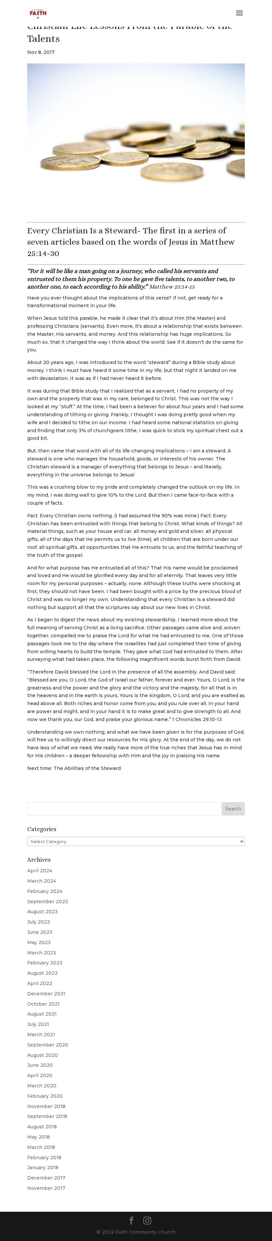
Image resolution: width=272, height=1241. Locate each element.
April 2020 (39, 1075)
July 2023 (38, 922)
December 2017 (46, 1178)
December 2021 (46, 994)
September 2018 (47, 1116)
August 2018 (42, 1127)
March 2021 (41, 1035)
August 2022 (42, 973)
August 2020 (42, 1055)
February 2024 (44, 891)
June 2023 (39, 932)
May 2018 (38, 1137)
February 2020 (45, 1096)
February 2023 (44, 963)
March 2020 (41, 1086)
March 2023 (41, 953)
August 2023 (42, 912)
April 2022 (39, 983)
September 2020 (47, 1045)
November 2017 (46, 1188)
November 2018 (46, 1106)
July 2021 (38, 1024)
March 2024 (41, 881)
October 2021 (43, 1004)
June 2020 (40, 1065)
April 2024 (39, 871)
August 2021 (42, 1014)
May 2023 (39, 942)
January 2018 (42, 1168)
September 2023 (47, 902)
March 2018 (41, 1147)
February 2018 (44, 1158)
